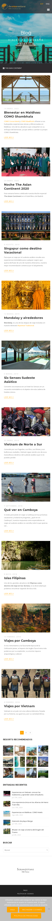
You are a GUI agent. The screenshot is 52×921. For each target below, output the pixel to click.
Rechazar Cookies (32, 910)
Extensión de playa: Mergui (22, 821)
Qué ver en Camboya (21, 510)
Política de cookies (25, 894)
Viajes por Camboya (20, 640)
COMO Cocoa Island (11, 121)
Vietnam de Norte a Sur (23, 444)
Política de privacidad (26, 916)
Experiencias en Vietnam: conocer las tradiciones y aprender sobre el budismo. (28, 793)
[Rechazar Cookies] (49, 909)
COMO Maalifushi (27, 121)
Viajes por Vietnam (19, 706)
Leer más (9, 137)
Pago (25, 890)
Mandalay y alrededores (23, 318)
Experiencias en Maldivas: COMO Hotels (27, 812)
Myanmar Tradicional (26, 325)
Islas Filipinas (14, 578)
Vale (12, 910)
